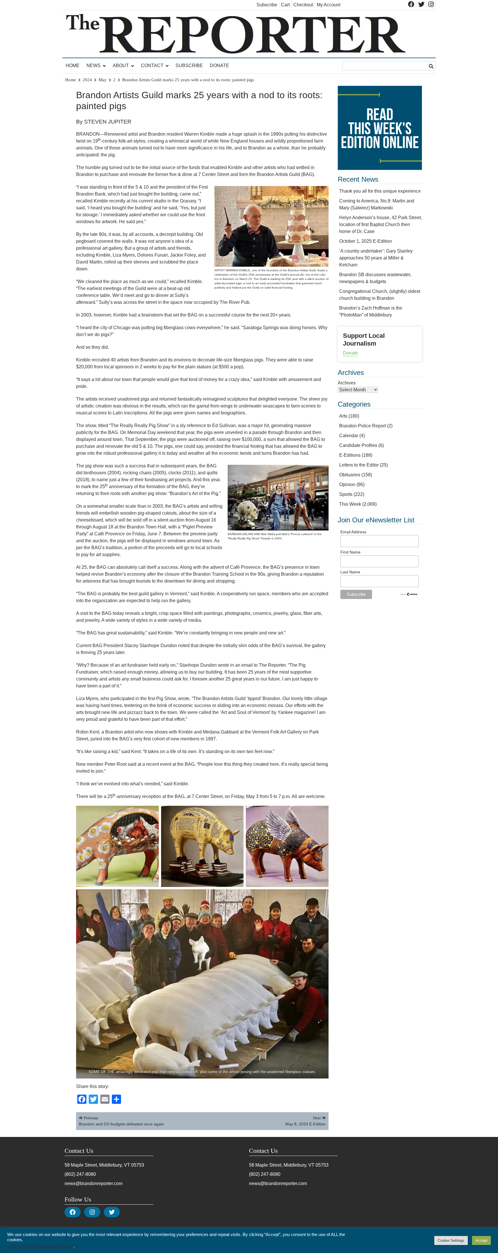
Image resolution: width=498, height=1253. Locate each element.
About (121, 65)
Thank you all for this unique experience (380, 191)
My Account (328, 4)
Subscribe (266, 4)
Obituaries (349, 474)
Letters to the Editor (359, 464)
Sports (345, 494)
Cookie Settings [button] (451, 1240)
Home (73, 65)
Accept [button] (481, 1240)
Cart (285, 4)
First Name (350, 552)
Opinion (347, 484)
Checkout (303, 4)
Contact (152, 65)
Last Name (350, 572)
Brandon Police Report (362, 425)
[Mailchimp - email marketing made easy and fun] (409, 594)
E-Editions (350, 455)
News (93, 65)
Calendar (348, 435)
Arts (343, 416)
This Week (350, 504)
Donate (219, 65)
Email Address (353, 532)
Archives (347, 382)
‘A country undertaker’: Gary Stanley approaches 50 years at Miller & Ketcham (376, 258)
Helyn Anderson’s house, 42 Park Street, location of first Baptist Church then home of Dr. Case (380, 224)
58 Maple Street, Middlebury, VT (97, 1165)
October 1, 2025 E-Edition (365, 241)
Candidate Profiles (358, 445)
